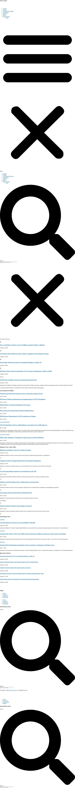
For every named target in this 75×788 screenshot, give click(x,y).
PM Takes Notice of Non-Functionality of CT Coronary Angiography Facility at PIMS (26, 371)
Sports (4, 15)
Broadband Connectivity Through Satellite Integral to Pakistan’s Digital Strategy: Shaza (22, 573)
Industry (5, 10)
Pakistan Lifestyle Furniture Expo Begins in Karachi (16, 506)
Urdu (7, 17)
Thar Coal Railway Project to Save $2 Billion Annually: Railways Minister (22, 345)
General (5, 8)
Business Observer (13, 690)
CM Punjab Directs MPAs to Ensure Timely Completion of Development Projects (24, 354)
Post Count (5, 597)
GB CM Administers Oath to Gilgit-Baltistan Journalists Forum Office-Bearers (23, 425)
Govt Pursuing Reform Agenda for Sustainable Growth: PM (18, 471)
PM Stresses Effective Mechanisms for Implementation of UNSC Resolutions (22, 399)
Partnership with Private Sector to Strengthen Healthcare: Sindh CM (20, 362)
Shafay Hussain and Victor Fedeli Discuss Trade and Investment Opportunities (19, 579)
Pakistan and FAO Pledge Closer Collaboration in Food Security (19, 482)
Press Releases (6, 16)
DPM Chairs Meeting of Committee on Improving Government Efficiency (22, 437)
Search (1, 262)
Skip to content (3, 0)
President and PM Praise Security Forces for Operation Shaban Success (21, 393)
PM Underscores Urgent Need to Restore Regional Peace (17, 410)
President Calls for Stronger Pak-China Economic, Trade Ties (15, 567)
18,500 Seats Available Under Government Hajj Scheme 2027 (18, 380)
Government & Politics (8, 11)
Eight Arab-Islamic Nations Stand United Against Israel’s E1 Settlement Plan (19, 562)
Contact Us (5, 596)
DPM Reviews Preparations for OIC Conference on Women (18, 416)
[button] (37, 96)
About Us (5, 594)
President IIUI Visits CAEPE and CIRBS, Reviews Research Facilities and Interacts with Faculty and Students (33, 534)
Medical (5, 14)
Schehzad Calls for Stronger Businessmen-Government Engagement (20, 461)
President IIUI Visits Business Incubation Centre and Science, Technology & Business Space (27, 545)
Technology (5, 12)
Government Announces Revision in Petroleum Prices (16, 492)
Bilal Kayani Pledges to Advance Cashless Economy (15, 450)
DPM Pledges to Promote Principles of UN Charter (15, 405)
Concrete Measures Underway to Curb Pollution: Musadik (17, 522)
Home (4, 593)
